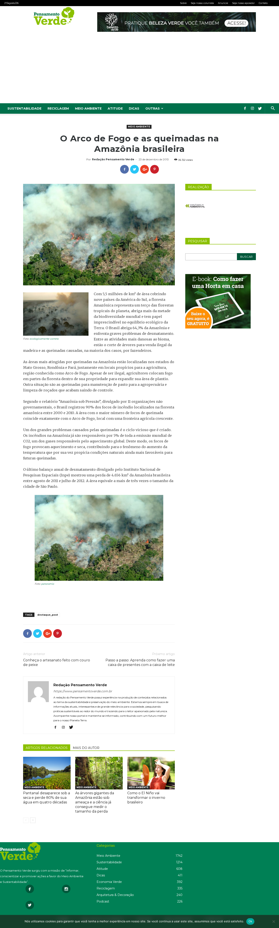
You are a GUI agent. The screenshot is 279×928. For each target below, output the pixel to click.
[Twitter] (260, 108)
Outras (152, 108)
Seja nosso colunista (202, 3)
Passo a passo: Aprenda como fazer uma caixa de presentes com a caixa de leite (140, 662)
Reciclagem (58, 108)
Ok (250, 921)
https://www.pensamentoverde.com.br (82, 691)
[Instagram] (252, 108)
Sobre (183, 3)
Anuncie (223, 3)
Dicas (134, 108)
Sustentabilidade (24, 108)
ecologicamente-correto (44, 338)
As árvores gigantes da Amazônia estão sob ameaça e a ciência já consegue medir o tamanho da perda (94, 802)
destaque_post (47, 614)
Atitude (115, 108)
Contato (263, 3)
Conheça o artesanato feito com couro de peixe (56, 662)
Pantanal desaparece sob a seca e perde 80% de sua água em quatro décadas (46, 797)
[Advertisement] (139, 70)
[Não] (273, 921)
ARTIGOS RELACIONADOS (47, 748)
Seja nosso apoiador (243, 3)
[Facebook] (245, 108)
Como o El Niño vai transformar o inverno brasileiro (146, 797)
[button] (272, 109)
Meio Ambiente (88, 108)
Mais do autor (86, 748)
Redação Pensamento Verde (113, 159)
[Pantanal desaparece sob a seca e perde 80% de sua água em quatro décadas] (47, 773)
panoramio (47, 583)
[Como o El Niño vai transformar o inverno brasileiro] (151, 773)
